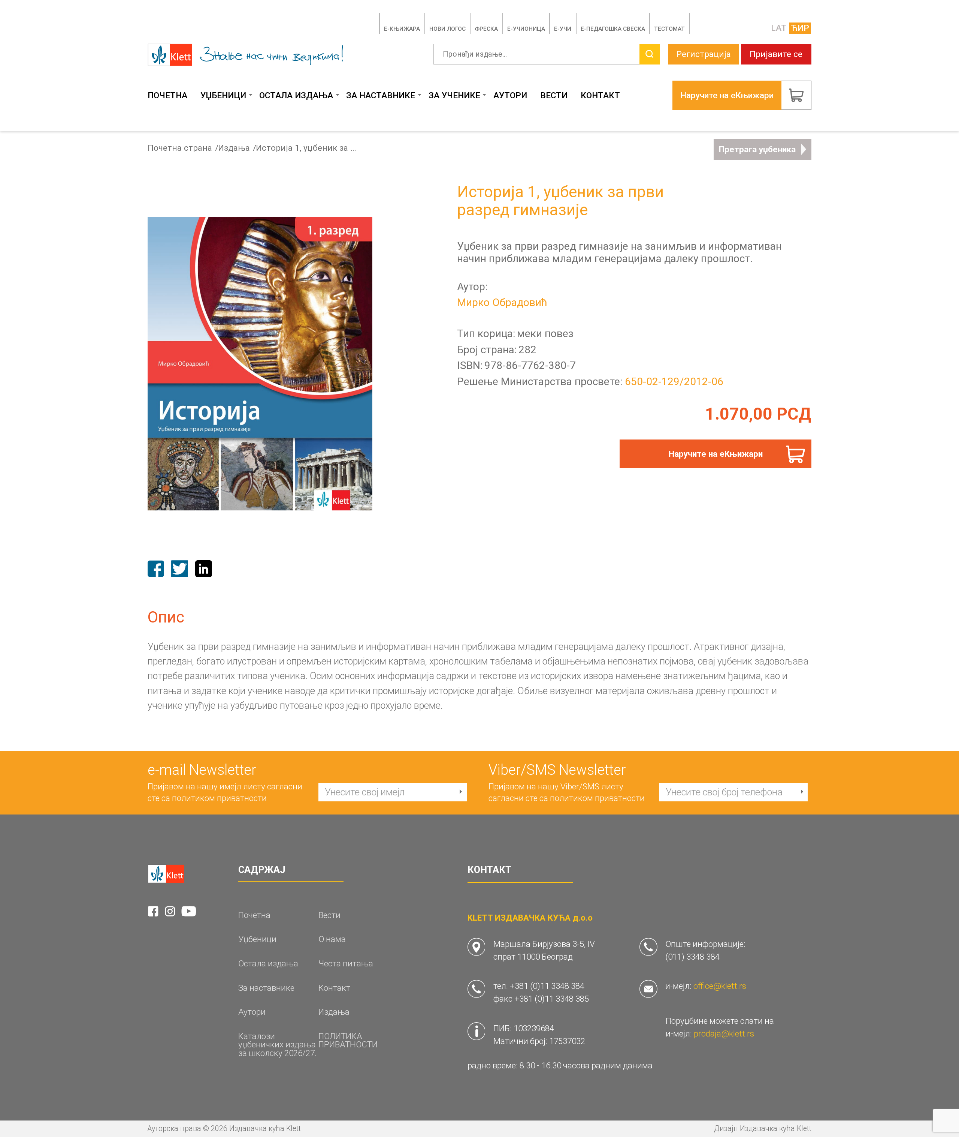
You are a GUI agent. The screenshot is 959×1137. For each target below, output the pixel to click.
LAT (779, 28)
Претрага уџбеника (757, 149)
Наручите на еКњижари (716, 454)
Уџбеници (223, 95)
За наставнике (380, 95)
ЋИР (800, 28)
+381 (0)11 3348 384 (547, 986)
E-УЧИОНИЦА (526, 29)
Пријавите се (776, 54)
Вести (554, 95)
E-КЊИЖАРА (402, 29)
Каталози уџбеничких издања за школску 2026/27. (277, 1045)
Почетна (167, 95)
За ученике (454, 95)
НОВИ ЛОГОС (447, 29)
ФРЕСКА (486, 29)
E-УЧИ (562, 29)
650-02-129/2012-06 (674, 381)
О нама (332, 939)
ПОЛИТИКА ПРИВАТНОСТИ (348, 1040)
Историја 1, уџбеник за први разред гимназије (308, 148)
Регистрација (704, 54)
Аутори (510, 95)
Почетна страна (180, 148)
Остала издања (296, 95)
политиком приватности (219, 798)
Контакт (600, 95)
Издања (234, 148)
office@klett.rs (719, 986)
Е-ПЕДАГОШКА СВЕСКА (613, 29)
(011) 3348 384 (692, 957)
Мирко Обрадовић (502, 302)
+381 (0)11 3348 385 (551, 999)
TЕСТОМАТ (669, 29)
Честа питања (345, 963)
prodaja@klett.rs (724, 1033)
